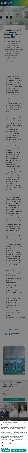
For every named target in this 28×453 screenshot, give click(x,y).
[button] (14, 448)
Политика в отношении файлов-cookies (12, 437)
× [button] (26, 422)
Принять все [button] (6, 450)
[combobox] (24, 422)
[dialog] (14, 437)
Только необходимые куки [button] (19, 450)
